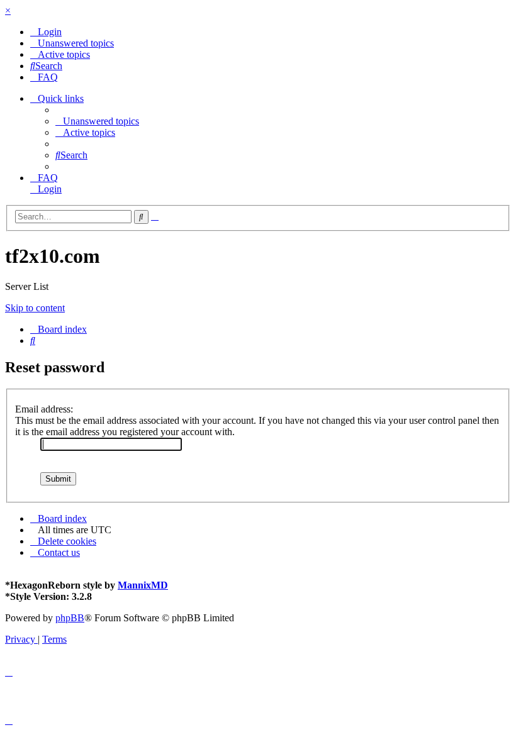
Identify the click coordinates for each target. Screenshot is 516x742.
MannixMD (143, 585)
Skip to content (35, 307)
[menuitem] (46, 31)
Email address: (44, 409)
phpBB (69, 617)
